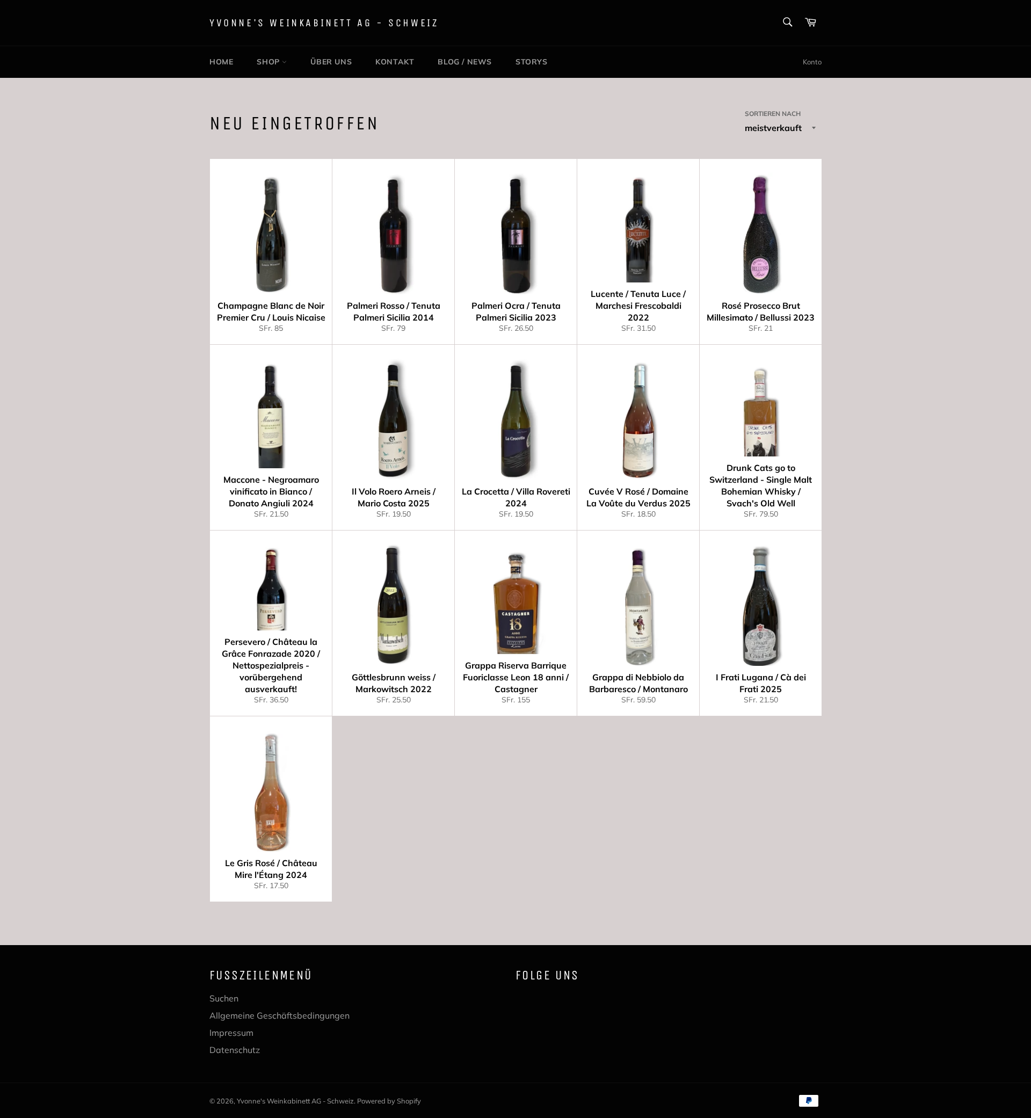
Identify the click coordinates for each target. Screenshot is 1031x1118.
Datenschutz (234, 1049)
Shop (269, 62)
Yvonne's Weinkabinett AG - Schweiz (323, 23)
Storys (532, 62)
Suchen (223, 998)
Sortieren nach (773, 114)
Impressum (231, 1032)
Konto (812, 61)
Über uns (331, 62)
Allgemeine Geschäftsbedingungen (279, 1015)
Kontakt (394, 62)
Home (221, 62)
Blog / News (465, 62)
